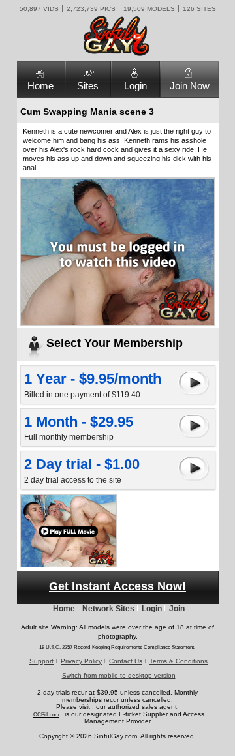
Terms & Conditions (178, 661)
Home (40, 85)
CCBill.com (46, 715)
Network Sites (108, 608)
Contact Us (125, 661)
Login (135, 85)
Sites (88, 85)
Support (41, 661)
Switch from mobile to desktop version (119, 675)
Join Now (190, 85)
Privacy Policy (81, 661)
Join (177, 608)
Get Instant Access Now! (117, 586)
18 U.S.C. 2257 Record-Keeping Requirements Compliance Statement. (117, 647)
